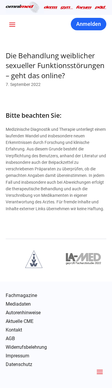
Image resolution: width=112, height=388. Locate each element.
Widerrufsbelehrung (26, 347)
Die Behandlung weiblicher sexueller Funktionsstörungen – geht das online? (55, 65)
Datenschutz (19, 364)
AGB (10, 339)
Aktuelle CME (19, 321)
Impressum (17, 356)
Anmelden (88, 24)
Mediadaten (18, 304)
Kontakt (14, 330)
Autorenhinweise (23, 313)
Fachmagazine (21, 295)
